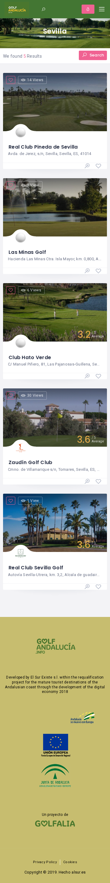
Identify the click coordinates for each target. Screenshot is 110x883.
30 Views (35, 395)
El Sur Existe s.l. (45, 677)
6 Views (34, 290)
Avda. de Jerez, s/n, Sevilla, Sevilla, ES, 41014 (49, 153)
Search (96, 55)
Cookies (70, 862)
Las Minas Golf (27, 252)
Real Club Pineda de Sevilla (43, 146)
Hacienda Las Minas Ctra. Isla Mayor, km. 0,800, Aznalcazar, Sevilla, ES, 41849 (54, 259)
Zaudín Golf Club (30, 462)
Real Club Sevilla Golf (36, 567)
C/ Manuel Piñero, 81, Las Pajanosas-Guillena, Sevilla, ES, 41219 (54, 364)
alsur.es (79, 872)
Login (88, 9)
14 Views (35, 80)
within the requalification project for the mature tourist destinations (58, 679)
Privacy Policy (45, 862)
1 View (33, 185)
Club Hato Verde (30, 357)
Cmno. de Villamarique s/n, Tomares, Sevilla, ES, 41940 (54, 469)
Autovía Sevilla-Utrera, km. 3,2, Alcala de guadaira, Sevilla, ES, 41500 (54, 574)
